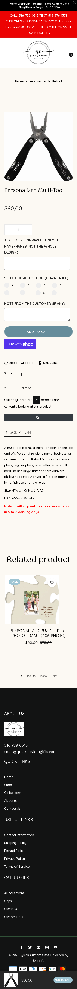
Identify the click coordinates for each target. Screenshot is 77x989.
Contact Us (12, 808)
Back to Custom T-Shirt (41, 676)
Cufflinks (10, 909)
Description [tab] (17, 432)
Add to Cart (63, 980)
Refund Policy (14, 851)
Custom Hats (13, 917)
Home (19, 81)
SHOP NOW (53, 7)
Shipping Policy (15, 843)
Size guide (50, 362)
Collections (12, 793)
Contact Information (19, 835)
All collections (14, 893)
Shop (8, 785)
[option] (38, 616)
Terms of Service (17, 866)
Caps (8, 901)
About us (10, 801)
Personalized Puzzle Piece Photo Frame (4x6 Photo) (38, 634)
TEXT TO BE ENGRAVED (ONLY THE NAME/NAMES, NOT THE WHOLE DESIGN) (32, 246)
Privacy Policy (14, 859)
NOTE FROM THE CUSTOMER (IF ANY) (34, 303)
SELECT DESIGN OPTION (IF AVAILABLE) (36, 278)
